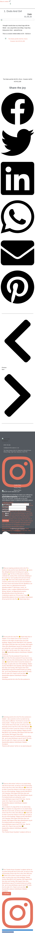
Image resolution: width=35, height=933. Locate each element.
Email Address (6, 504)
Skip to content (4, 1)
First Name (5, 507)
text (7, 515)
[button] (17, 109)
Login (17, 529)
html (7, 513)
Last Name (5, 509)
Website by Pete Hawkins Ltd (17, 533)
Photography (18, 530)
